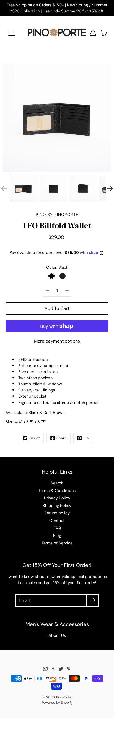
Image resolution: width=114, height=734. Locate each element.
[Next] (110, 188)
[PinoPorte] (57, 33)
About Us (57, 635)
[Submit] (92, 600)
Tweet (34, 438)
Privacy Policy (57, 498)
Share (61, 438)
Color (57, 267)
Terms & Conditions (57, 490)
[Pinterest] (68, 669)
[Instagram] (45, 669)
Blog (57, 535)
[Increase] (67, 291)
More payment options (57, 341)
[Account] (93, 32)
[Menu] (12, 33)
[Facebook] (53, 669)
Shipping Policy (57, 505)
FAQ (57, 528)
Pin (86, 438)
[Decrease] (47, 291)
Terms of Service (57, 543)
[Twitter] (60, 669)
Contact (57, 520)
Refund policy (57, 513)
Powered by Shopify (57, 702)
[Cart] (104, 32)
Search (57, 483)
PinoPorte (63, 697)
